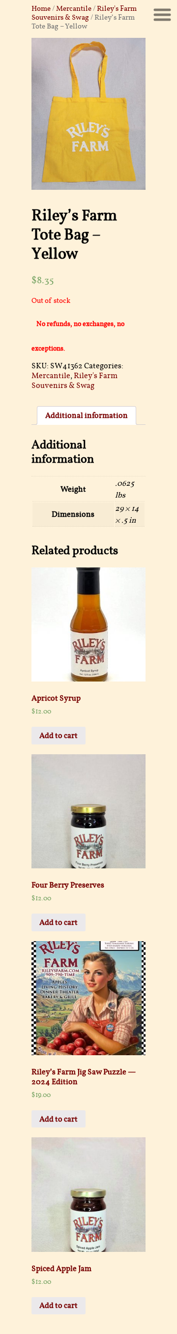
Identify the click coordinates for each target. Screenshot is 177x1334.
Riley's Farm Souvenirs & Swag (84, 13)
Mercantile (73, 8)
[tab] (86, 415)
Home (41, 8)
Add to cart (58, 736)
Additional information (86, 415)
